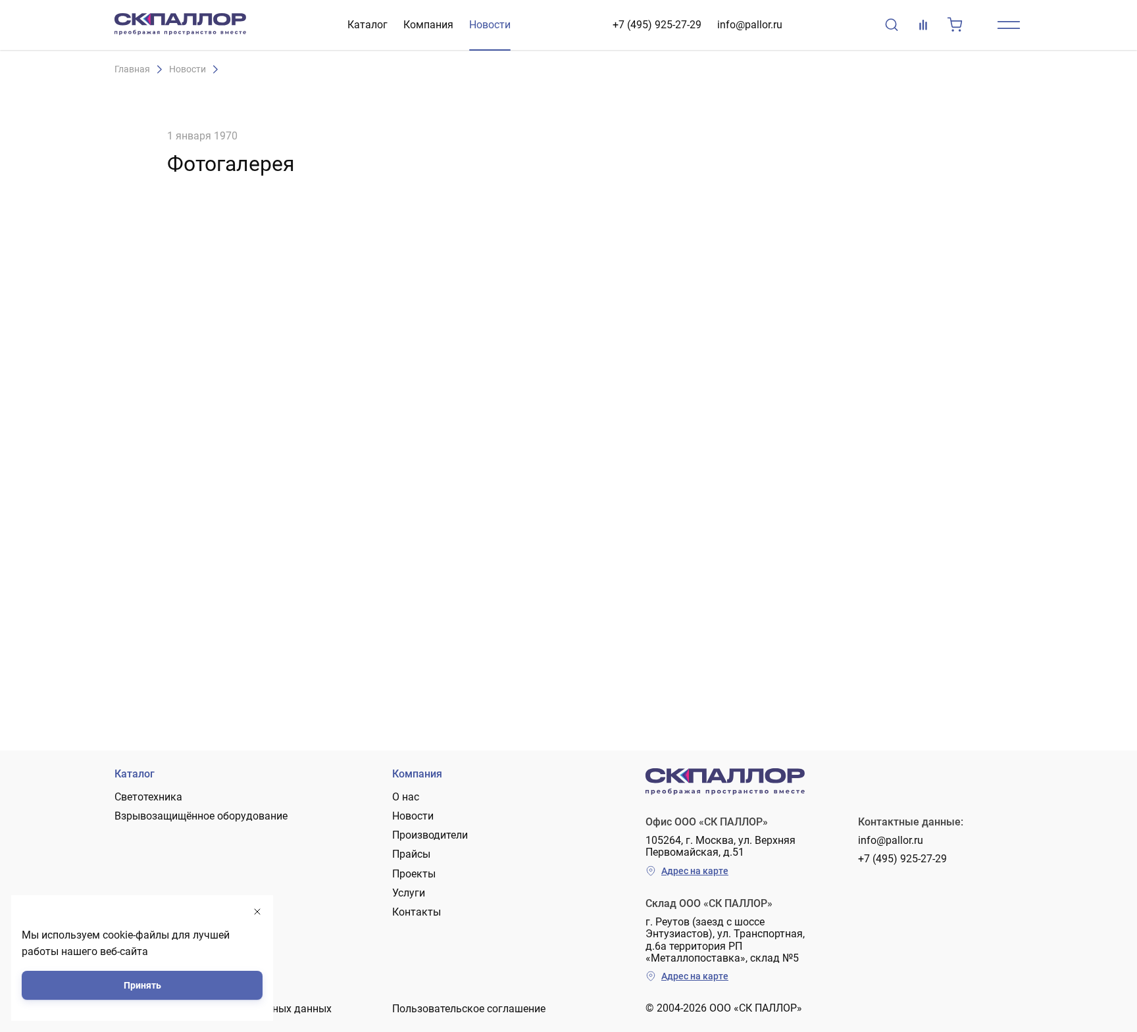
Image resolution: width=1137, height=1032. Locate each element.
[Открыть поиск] (891, 25)
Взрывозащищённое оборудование (201, 816)
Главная (132, 69)
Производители (430, 835)
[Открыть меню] (1009, 25)
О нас (405, 797)
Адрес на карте (694, 871)
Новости (490, 24)
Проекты (414, 874)
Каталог (367, 24)
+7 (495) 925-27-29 (657, 24)
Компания (428, 24)
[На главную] (180, 25)
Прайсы (411, 854)
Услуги (408, 893)
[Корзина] (955, 25)
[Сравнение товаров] (923, 25)
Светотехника (148, 797)
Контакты (416, 912)
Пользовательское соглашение (468, 1008)
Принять (142, 985)
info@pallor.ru (749, 24)
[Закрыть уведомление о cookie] (257, 912)
